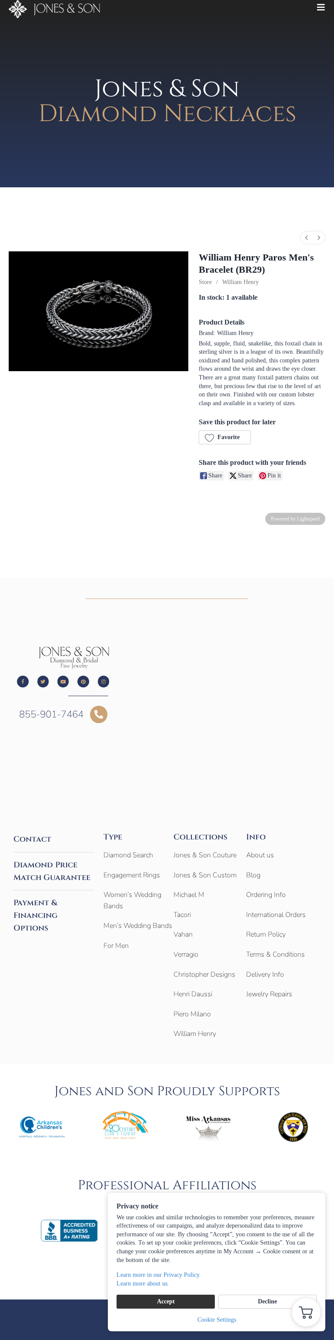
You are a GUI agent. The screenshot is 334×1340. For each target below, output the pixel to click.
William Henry (240, 282)
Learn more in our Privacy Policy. (159, 1275)
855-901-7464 (51, 714)
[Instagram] (103, 681)
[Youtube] (63, 681)
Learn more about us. (143, 1283)
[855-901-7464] (98, 714)
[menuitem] (307, 237)
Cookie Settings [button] (216, 1319)
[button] (225, 437)
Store (205, 282)
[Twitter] (43, 681)
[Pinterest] (83, 681)
